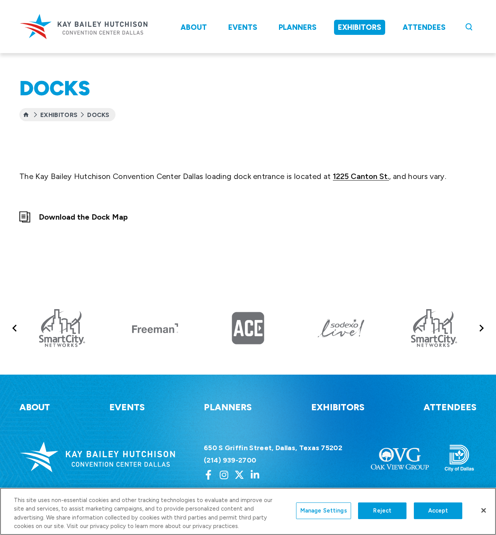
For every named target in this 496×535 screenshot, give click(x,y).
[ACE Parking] (248, 328)
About (194, 27)
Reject (382, 510)
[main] (248, 141)
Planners (298, 27)
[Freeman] (155, 328)
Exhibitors (359, 27)
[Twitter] (239, 474)
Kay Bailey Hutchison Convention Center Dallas (83, 26)
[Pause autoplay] (486, 296)
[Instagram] (224, 474)
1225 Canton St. (361, 176)
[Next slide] (481, 328)
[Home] (26, 114)
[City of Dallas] (460, 459)
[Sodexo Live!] (341, 328)
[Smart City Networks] (62, 328)
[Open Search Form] (469, 27)
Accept (438, 510)
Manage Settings (323, 510)
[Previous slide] (15, 328)
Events (242, 27)
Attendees (424, 27)
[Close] (483, 510)
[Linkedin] (255, 474)
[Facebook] (208, 474)
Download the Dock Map (83, 217)
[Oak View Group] (400, 459)
